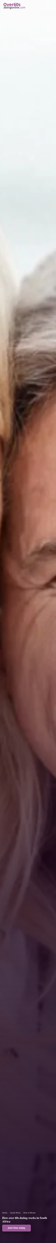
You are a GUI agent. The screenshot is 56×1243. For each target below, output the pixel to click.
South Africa (15, 1213)
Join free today (16, 1228)
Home (4, 1213)
